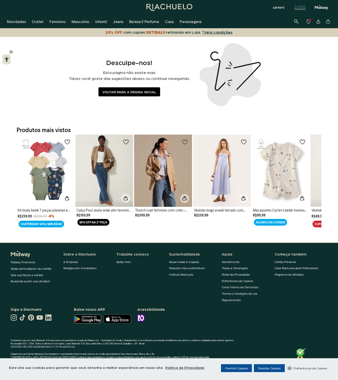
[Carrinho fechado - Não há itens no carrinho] (328, 21)
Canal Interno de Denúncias (240, 287)
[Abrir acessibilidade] (6, 59)
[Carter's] (279, 7)
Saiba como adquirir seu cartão (31, 268)
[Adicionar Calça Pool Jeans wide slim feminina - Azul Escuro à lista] (126, 141)
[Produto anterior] (23, 168)
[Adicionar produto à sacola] (67, 198)
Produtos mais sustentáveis (187, 268)
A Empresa (70, 262)
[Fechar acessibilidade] (11, 51)
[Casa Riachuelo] (300, 7)
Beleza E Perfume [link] (144, 21)
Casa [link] (169, 21)
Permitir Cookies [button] (236, 368)
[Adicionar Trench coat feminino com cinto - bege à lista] (185, 141)
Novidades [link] (16, 21)
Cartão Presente (285, 262)
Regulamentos (231, 300)
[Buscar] (296, 21)
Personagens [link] (191, 21)
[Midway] (321, 7)
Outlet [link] (38, 21)
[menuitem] (16, 21)
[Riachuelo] (169, 7)
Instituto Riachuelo (181, 274)
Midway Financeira (23, 262)
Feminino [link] (57, 21)
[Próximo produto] (315, 168)
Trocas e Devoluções (235, 268)
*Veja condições (217, 32)
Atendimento (230, 262)
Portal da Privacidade (236, 274)
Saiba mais (123, 262)
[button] (307, 368)
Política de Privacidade (184, 367)
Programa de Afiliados (289, 274)
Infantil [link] (101, 21)
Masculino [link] (80, 21)
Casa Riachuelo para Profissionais (296, 268)
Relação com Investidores (80, 268)
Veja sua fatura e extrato (27, 275)
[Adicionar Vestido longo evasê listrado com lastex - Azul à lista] (243, 141)
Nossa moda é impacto (184, 262)
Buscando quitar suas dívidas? (30, 281)
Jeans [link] (118, 21)
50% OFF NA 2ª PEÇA (93, 222)
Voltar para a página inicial (129, 92)
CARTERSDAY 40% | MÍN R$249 (41, 224)
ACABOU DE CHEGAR (270, 222)
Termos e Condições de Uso (239, 293)
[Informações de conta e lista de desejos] (318, 21)
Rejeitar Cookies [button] (269, 368)
